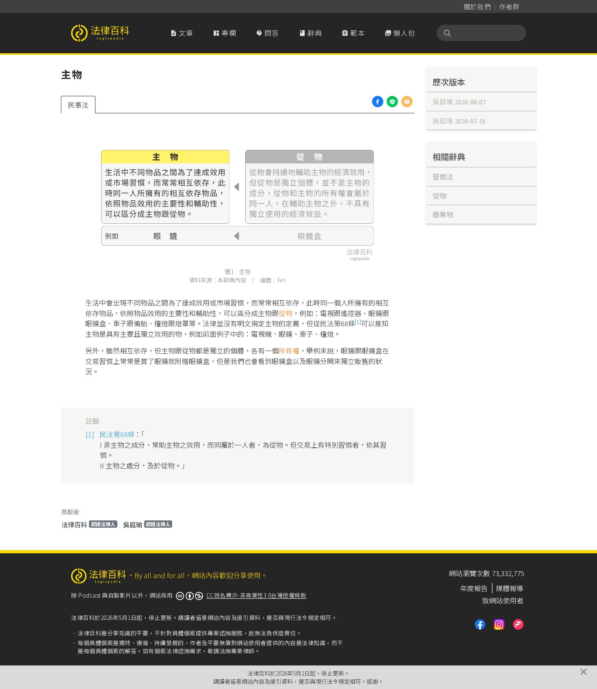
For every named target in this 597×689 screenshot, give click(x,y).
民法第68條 (117, 434)
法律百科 (88, 524)
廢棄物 (443, 214)
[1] (358, 321)
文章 (182, 33)
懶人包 (400, 33)
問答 (267, 33)
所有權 (289, 350)
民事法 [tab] (78, 105)
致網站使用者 (502, 600)
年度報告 (474, 588)
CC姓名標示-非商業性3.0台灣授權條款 (256, 595)
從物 (285, 313)
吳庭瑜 (147, 524)
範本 (353, 33)
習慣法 (443, 176)
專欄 (224, 33)
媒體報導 (509, 588)
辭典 (310, 33)
